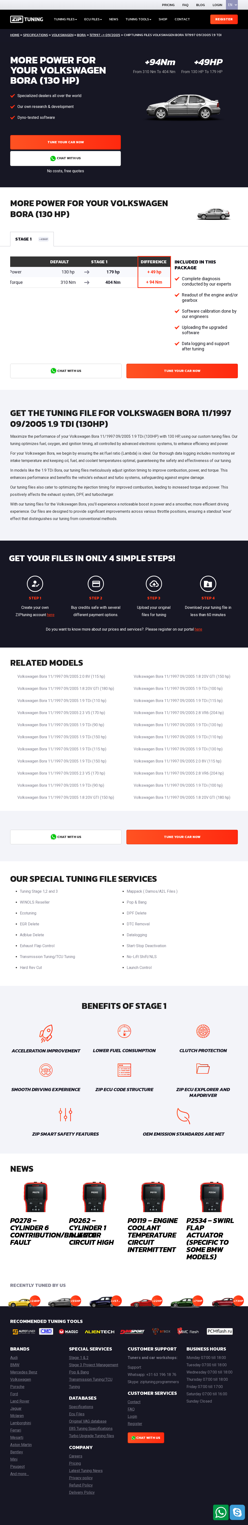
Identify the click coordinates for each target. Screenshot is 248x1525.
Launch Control (139, 967)
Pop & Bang (137, 902)
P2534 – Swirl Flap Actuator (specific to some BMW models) (210, 1238)
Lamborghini (20, 1423)
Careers (75, 1456)
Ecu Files (77, 1414)
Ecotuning (28, 913)
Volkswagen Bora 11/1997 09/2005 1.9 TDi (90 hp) (60, 725)
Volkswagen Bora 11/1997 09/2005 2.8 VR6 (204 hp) (179, 712)
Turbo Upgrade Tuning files (91, 1436)
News (113, 19)
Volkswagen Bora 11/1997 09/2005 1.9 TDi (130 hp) (178, 725)
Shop (163, 19)
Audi (14, 1357)
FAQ (185, 5)
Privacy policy (81, 1478)
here (50, 614)
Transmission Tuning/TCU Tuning (47, 956)
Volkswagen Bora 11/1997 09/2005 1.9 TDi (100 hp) (178, 688)
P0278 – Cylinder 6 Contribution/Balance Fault (53, 1231)
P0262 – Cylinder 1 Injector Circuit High (91, 1231)
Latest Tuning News (86, 1470)
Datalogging (137, 935)
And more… (19, 1474)
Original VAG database (88, 1421)
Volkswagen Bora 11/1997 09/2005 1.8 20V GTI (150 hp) (182, 676)
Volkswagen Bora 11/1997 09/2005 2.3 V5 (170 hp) (61, 712)
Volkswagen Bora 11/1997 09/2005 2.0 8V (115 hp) (61, 676)
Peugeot (17, 1466)
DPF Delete (137, 913)
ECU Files (92, 19)
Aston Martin (21, 1444)
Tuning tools (137, 19)
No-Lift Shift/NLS (142, 956)
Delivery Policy (82, 1492)
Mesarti (16, 1437)
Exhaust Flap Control (37, 946)
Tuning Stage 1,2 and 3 (39, 891)
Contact (182, 19)
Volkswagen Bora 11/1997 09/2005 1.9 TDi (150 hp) (61, 737)
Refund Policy (81, 1485)
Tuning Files (64, 19)
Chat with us (68, 158)
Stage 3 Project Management (93, 1365)
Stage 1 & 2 (79, 1357)
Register (224, 19)
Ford (14, 1394)
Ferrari (15, 1430)
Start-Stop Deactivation (146, 946)
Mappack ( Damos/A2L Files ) (152, 891)
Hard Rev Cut (31, 967)
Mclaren (17, 1415)
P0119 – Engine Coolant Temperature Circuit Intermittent (153, 1235)
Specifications (35, 35)
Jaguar (16, 1408)
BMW (14, 1365)
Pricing (168, 5)
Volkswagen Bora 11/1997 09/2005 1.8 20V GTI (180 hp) (65, 688)
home (14, 35)
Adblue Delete (32, 935)
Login (217, 5)
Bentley (16, 1452)
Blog (200, 5)
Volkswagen (62, 35)
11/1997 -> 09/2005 (105, 35)
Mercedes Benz (23, 1372)
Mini (13, 1459)
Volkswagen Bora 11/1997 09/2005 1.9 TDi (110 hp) (61, 700)
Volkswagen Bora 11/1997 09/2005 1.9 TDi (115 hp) (178, 700)
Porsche (17, 1386)
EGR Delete (29, 924)
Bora (81, 35)
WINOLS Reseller (35, 902)
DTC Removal (138, 924)
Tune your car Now (65, 142)
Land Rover (19, 1401)
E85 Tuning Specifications (91, 1428)
